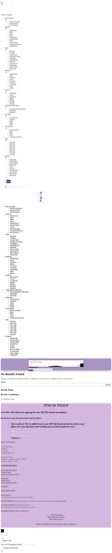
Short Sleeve (14, 253)
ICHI (12, 345)
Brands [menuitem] (7, 157)
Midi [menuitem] (11, 32)
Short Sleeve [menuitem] (14, 67)
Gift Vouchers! (33, 368)
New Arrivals (10, 206)
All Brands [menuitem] (13, 159)
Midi (11, 217)
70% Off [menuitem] (12, 152)
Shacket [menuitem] (12, 103)
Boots (12, 306)
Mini (11, 219)
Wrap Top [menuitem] (13, 69)
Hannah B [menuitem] (13, 175)
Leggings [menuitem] (12, 82)
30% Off (13, 325)
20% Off (13, 323)
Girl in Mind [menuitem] (14, 163)
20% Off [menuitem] (12, 144)
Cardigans (14, 243)
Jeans (12, 260)
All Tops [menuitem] (12, 51)
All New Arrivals (16, 208)
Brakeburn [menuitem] (13, 165)
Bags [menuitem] (11, 133)
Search (3, 382)
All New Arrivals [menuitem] (15, 21)
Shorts (12, 273)
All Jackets (14, 277)
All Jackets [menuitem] (13, 93)
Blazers (12, 284)
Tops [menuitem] (6, 48)
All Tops (13, 236)
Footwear (9, 297)
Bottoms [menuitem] (7, 71)
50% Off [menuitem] (12, 149)
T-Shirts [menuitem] (12, 53)
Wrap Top (13, 254)
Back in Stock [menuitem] (14, 23)
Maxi (12, 221)
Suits (11, 271)
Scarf (12, 316)
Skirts (12, 264)
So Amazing (14, 351)
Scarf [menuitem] (11, 135)
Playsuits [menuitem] (12, 112)
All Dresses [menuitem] (13, 30)
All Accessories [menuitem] (14, 130)
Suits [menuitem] (11, 86)
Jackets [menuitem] (7, 90)
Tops (7, 234)
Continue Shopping (10, 547)
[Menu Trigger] (2, 2)
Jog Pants (13, 266)
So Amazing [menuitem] (13, 172)
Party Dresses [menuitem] (14, 42)
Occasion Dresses (16, 230)
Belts (12, 312)
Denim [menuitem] (12, 98)
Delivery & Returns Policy (10, 474)
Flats (12, 303)
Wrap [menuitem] (11, 41)
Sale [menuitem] (6, 139)
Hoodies (13, 286)
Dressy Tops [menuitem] (13, 63)
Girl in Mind (14, 342)
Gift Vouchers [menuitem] (14, 25)
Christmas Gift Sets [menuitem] (16, 137)
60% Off (13, 331)
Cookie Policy (5, 480)
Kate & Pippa (15, 349)
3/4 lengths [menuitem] (13, 84)
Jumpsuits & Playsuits (14, 290)
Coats (12, 279)
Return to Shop (17, 544)
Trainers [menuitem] (12, 119)
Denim (12, 282)
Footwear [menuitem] (8, 115)
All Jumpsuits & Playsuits (19, 292)
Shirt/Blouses (14, 245)
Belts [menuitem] (11, 131)
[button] (29, 370)
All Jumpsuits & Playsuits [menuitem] (18, 109)
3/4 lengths (14, 269)
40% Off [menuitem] (12, 147)
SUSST (12, 347)
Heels (12, 305)
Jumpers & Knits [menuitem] (15, 56)
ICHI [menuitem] (11, 166)
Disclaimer (4, 478)
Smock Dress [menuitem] (14, 39)
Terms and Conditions (9, 470)
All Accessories (15, 310)
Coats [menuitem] (11, 95)
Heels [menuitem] (11, 123)
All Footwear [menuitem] (14, 117)
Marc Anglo (14, 353)
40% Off (13, 327)
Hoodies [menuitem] (12, 102)
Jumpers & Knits (16, 242)
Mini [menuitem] (11, 34)
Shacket (13, 288)
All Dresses (14, 216)
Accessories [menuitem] (8, 127)
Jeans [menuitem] (11, 76)
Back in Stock (15, 210)
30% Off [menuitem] (12, 145)
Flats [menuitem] (11, 121)
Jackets (8, 275)
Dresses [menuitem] (7, 27)
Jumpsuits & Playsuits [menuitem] (12, 106)
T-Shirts (13, 238)
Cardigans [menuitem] (13, 58)
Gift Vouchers (15, 212)
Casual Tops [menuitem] (13, 55)
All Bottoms (14, 258)
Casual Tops (14, 240)
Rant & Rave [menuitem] (14, 161)
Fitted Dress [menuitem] (13, 37)
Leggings (13, 267)
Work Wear (14, 251)
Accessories (10, 308)
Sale (7, 319)
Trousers (13, 262)
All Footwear (14, 299)
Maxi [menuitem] (11, 35)
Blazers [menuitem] (12, 100)
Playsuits (13, 295)
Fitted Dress (14, 223)
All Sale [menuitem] (12, 142)
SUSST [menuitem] (12, 168)
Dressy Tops (14, 249)
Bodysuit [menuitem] (12, 62)
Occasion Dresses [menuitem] (15, 44)
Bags (12, 314)
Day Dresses (14, 232)
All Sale (13, 321)
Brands (8, 336)
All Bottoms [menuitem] (13, 74)
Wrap (12, 227)
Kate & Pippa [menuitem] (14, 170)
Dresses (8, 214)
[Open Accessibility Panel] (2, 551)
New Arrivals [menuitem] (9, 19)
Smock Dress (14, 225)
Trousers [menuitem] (12, 77)
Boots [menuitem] (11, 124)
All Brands (14, 338)
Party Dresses (15, 229)
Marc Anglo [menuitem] (13, 173)
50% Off (13, 329)
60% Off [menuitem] (12, 151)
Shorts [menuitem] (12, 88)
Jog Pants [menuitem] (12, 81)
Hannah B (13, 355)
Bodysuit (13, 247)
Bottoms (9, 256)
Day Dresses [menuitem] (13, 46)
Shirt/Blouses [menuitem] (14, 60)
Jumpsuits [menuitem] (13, 110)
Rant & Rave (15, 340)
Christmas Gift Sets (17, 318)
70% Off (13, 332)
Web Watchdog (70, 524)
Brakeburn (14, 344)
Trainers (13, 301)
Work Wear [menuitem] (13, 65)
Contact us (5, 486)
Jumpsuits (13, 293)
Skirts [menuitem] (11, 79)
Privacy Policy (6, 472)
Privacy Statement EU (9, 483)
